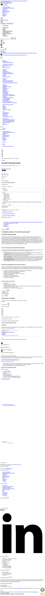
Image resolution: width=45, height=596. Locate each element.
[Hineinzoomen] (7, 174)
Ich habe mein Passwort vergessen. (8, 332)
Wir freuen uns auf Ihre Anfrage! (6, 583)
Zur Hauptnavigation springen (22, 0)
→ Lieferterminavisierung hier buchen (8, 213)
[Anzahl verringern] (3, 205)
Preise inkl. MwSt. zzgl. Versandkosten (8, 182)
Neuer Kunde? (11, 328)
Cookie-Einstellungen (6, 131)
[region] (22, 172)
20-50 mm (5, 190)
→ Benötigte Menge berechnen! (7, 211)
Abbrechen (3, 334)
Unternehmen (5, 485)
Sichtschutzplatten (6, 32)
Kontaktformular (9, 468)
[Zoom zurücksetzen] (5, 174)
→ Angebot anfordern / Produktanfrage (8, 215)
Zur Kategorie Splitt (6, 67)
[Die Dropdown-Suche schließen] (15, 38)
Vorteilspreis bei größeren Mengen (9, 488)
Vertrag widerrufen (3, 585)
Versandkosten (5, 133)
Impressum (4, 14)
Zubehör (4, 34)
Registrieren (8, 1)
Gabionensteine (5, 27)
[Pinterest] (2, 510)
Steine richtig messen (6, 489)
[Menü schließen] (5, 49)
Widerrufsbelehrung (6, 10)
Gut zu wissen (5, 35)
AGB (4, 12)
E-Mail (3, 301)
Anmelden (2, 1)
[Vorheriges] (1, 58)
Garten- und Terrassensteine (7, 31)
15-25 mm (5, 189)
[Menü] (1, 22)
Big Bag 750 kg (6, 197)
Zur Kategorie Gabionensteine (8, 62)
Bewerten (3, 160)
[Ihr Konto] (1, 47)
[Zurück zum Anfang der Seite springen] (1, 590)
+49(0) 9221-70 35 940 (8, 2)
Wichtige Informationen (7, 487)
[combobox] (5, 39)
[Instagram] (3, 510)
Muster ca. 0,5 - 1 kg (7, 199)
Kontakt (4, 15)
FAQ (3, 491)
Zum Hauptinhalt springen (5, 0)
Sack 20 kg (6, 200)
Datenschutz (5, 13)
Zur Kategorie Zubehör (7, 109)
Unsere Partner (5, 494)
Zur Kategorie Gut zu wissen (8, 116)
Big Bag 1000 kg (7, 198)
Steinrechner (5, 493)
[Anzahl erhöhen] (10, 205)
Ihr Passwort (4, 331)
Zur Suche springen (13, 0)
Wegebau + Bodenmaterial (7, 33)
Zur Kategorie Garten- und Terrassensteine (10, 82)
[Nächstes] (1, 127)
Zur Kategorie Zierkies (7, 76)
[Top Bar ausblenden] (1, 18)
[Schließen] (0, 595)
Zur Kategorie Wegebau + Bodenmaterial (10, 102)
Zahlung (4, 134)
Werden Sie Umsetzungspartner (8, 486)
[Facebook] (1, 510)
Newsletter (4, 495)
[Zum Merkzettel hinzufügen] (4, 170)
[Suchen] (12, 38)
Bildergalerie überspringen (6, 168)
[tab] (7, 224)
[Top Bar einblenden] (1, 56)
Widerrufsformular (6, 11)
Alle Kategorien (5, 25)
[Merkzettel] (1, 45)
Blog (3, 490)
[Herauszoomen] (3, 174)
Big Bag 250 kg (6, 194)
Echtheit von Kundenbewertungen (9, 132)
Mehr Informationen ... (34, 591)
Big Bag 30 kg (6, 193)
